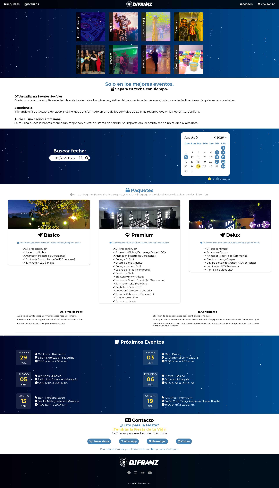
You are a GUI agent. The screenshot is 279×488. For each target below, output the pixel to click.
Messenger (158, 441)
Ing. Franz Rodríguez (166, 449)
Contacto (267, 4)
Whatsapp (130, 441)
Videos (248, 4)
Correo (185, 441)
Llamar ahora (100, 441)
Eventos (33, 4)
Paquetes (13, 4)
